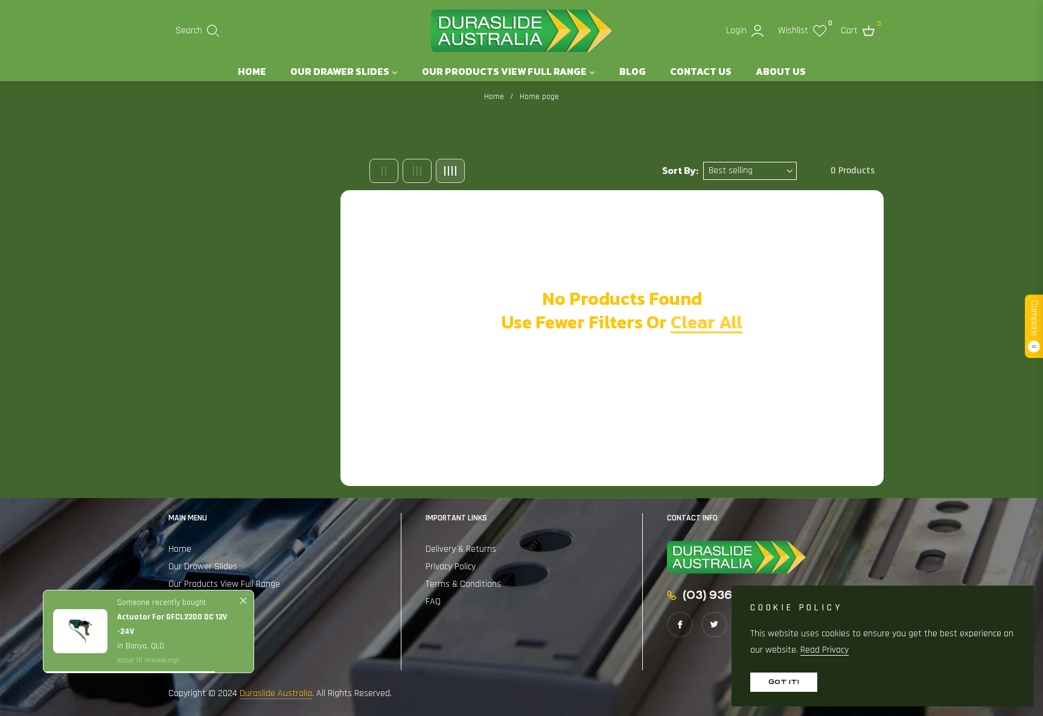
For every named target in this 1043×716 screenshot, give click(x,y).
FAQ (433, 601)
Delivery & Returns (461, 549)
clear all (706, 322)
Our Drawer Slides (202, 566)
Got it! (783, 682)
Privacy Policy (451, 566)
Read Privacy (824, 650)
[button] (197, 31)
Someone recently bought (161, 602)
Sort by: (680, 170)
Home (494, 96)
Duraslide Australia (276, 693)
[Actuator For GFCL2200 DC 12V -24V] (80, 631)
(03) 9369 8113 (724, 595)
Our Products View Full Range (224, 584)
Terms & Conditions (463, 584)
